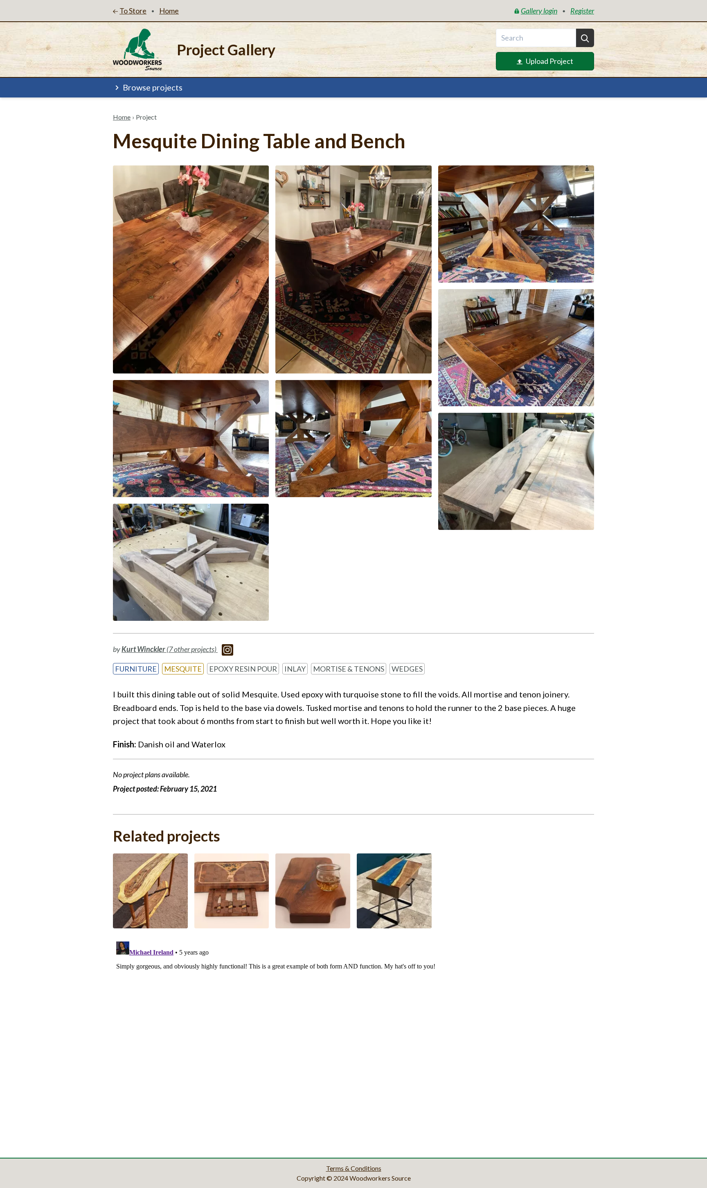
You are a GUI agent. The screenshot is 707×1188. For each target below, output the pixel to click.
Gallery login (539, 10)
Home (122, 117)
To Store (132, 10)
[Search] (585, 38)
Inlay (295, 668)
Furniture (136, 668)
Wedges (407, 668)
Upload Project (549, 61)
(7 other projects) (170, 649)
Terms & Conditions (353, 1168)
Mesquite (183, 668)
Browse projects (152, 87)
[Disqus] (353, 1040)
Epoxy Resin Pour (243, 668)
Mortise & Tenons (348, 668)
